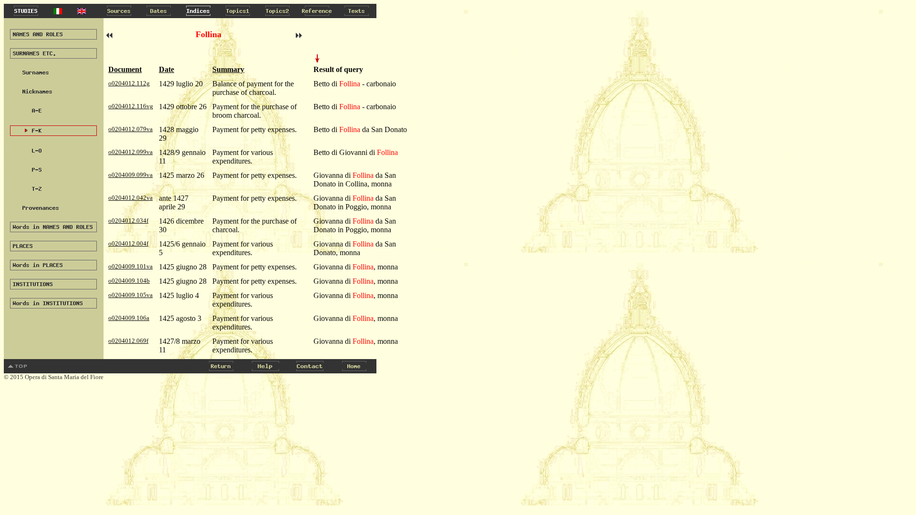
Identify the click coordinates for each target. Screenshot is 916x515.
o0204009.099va (130, 174)
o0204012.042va (130, 197)
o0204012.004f (128, 243)
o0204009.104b (129, 280)
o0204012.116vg (130, 106)
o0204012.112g (129, 83)
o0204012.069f (128, 340)
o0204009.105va (130, 295)
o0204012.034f (128, 220)
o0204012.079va (130, 129)
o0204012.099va (130, 151)
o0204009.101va (130, 266)
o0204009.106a (128, 317)
